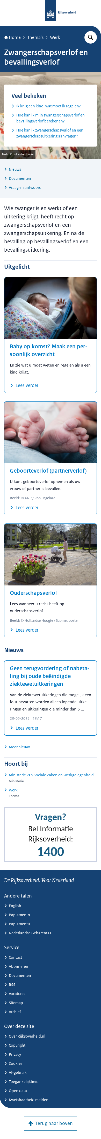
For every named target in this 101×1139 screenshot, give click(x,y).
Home (15, 37)
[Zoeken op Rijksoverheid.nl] (90, 37)
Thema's (35, 37)
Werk (55, 37)
